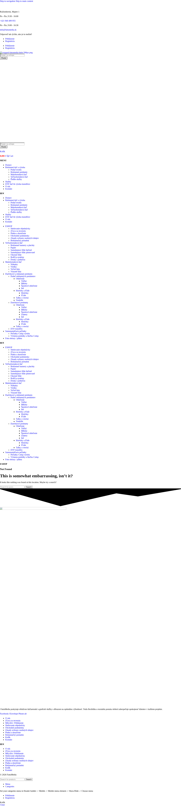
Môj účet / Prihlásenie (14, 723)
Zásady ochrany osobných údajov (25, 238)
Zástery (24, 314)
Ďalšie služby (16, 179)
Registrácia (10, 41)
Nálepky (14, 264)
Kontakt (8, 189)
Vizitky (14, 267)
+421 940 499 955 (8, 21)
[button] (90, 193)
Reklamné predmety (19, 172)
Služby (8, 182)
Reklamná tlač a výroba (15, 167)
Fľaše (23, 295)
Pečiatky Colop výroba (20, 333)
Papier (13, 248)
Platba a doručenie (18, 233)
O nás (7, 186)
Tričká (24, 281)
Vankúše (19, 300)
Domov (8, 165)
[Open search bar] (1, 141)
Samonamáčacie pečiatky (15, 331)
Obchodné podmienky (20, 236)
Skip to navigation (8, 1)
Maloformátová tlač (19, 174)
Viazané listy (16, 271)
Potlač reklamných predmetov (23, 276)
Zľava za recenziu (18, 231)
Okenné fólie (16, 255)
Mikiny (24, 283)
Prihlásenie (9, 39)
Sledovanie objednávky (20, 228)
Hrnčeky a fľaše (22, 290)
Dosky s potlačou (18, 259)
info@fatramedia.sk (8, 30)
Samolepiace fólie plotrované (23, 252)
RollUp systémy (17, 257)
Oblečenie (20, 279)
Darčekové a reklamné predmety (18, 274)
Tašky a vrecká (22, 298)
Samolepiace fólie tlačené (21, 250)
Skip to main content (24, 1)
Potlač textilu (16, 170)
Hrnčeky (24, 293)
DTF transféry (17, 329)
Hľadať (3, 58)
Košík (2, 151)
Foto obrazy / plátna (13, 338)
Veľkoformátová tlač (19, 177)
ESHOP (8, 226)
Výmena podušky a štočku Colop (25, 336)
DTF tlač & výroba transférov (17, 184)
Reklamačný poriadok (20, 240)
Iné (22, 288)
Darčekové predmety (19, 302)
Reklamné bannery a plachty (22, 245)
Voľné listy (15, 269)
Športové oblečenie (29, 286)
